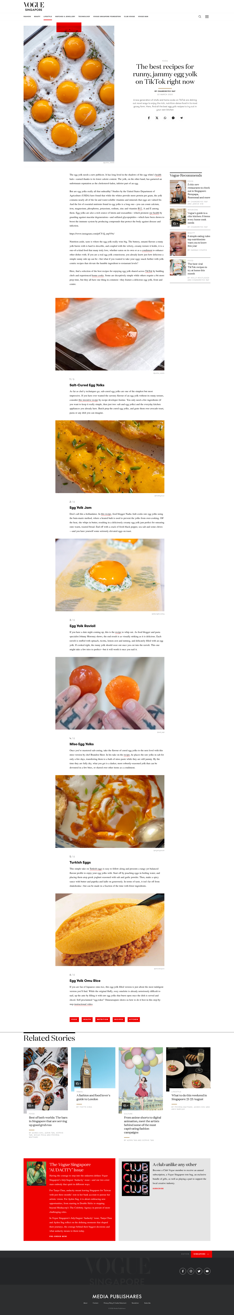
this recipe (106, 513)
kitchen (133, 1019)
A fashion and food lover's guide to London (93, 1097)
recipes (118, 1019)
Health (87, 1019)
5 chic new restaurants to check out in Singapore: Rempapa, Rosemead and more (199, 191)
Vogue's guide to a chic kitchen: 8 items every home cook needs (199, 217)
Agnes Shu (37, 1133)
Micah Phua (40, 1135)
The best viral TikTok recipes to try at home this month (197, 268)
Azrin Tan (50, 1133)
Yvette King (86, 1107)
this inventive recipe (88, 399)
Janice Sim (198, 204)
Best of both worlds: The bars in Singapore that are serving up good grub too (48, 1121)
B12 (140, 208)
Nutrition (102, 1019)
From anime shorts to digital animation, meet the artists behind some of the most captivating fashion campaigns (142, 1124)
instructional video (83, 1004)
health (158, 174)
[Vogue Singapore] (34, 6)
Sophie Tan (148, 1140)
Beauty (191, 233)
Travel (80, 1092)
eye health (154, 212)
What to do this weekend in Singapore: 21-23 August (189, 1097)
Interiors (193, 210)
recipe (118, 632)
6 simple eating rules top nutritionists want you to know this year (199, 240)
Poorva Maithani (184, 1107)
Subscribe (158, 1189)
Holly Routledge (200, 278)
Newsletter (135, 1303)
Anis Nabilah (178, 1109)
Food (165, 61)
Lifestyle (176, 1092)
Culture (128, 1114)
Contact (95, 1303)
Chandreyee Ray (167, 91)
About (85, 1303)
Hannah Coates (199, 250)
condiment (147, 250)
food (74, 1019)
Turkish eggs (96, 868)
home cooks (98, 275)
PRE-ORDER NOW (58, 1236)
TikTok (148, 271)
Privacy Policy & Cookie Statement (115, 1303)
